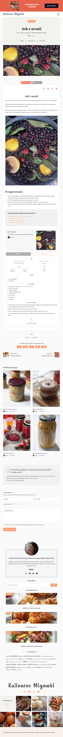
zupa (18, 670)
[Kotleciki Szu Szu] (31, 613)
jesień (7, 662)
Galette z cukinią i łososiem (18, 220)
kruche (16, 662)
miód (46, 662)
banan (7, 656)
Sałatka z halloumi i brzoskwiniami (31, 646)
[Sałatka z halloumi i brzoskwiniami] (31, 632)
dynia (48, 659)
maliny (25, 661)
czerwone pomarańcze (37, 659)
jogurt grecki (11, 662)
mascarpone (33, 662)
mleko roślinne (11, 664)
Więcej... (31, 569)
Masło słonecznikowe (38, 409)
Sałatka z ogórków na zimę (10, 409)
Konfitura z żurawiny (8, 453)
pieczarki (40, 664)
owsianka (30, 664)
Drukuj (19, 254)
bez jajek (21, 656)
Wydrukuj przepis (37, 82)
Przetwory (31, 21)
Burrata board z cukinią (17, 218)
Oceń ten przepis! (7, 504)
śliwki (20, 670)
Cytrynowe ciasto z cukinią (17, 222)
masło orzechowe (41, 662)
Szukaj (54, 585)
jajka (55, 659)
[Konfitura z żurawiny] (16, 433)
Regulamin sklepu (50, 732)
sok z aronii (35, 337)
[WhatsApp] (37, 346)
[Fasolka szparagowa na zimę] (46, 433)
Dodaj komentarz (9, 511)
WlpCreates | (32, 732)
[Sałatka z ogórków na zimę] (16, 388)
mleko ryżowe (21, 664)
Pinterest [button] (45, 254)
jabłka (51, 659)
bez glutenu (14, 656)
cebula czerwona (9, 659)
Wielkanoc (8, 670)
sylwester (32, 667)
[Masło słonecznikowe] (46, 388)
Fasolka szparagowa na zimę (40, 453)
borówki (26, 656)
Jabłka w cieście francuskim (31, 608)
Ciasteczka (9, 594)
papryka (36, 665)
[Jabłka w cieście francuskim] (31, 594)
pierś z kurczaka (46, 665)
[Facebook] (19, 346)
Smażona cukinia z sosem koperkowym (21, 216)
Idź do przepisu (26, 82)
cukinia (20, 659)
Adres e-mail (36, 499)
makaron (20, 662)
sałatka (18, 667)
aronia (27, 337)
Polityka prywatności (40, 732)
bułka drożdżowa (49, 656)
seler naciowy (23, 667)
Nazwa (6, 499)
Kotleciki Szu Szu (31, 627)
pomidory (53, 664)
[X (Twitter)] (25, 346)
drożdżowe (44, 659)
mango (29, 662)
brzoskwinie (43, 656)
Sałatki (9, 632)
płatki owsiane (11, 667)
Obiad (8, 613)
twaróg (43, 667)
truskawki (38, 667)
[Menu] (58, 14)
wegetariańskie (48, 667)
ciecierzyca (15, 659)
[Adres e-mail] (43, 346)
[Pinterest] (31, 346)
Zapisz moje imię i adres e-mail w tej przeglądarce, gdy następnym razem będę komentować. (24, 525)
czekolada (29, 659)
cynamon (24, 659)
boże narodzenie (34, 656)
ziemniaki (13, 670)
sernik (28, 667)
